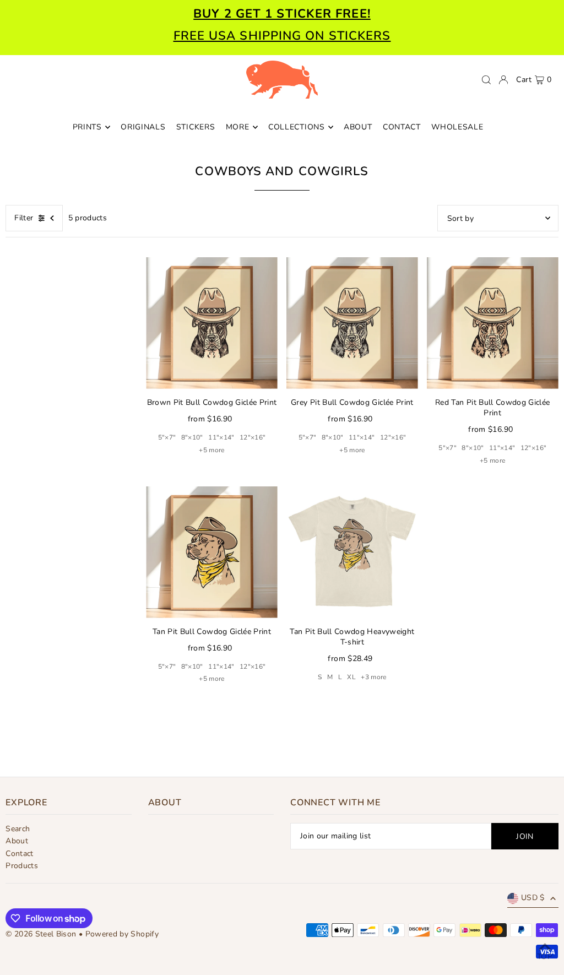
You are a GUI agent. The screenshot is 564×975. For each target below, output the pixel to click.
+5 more (211, 450)
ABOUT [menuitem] (358, 127)
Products (22, 865)
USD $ (533, 897)
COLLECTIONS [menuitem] (296, 127)
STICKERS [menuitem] (195, 127)
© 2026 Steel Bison (41, 934)
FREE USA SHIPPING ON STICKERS (282, 36)
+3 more (373, 677)
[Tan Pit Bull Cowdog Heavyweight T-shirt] (352, 552)
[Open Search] (486, 79)
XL (351, 677)
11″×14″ (221, 437)
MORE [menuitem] (238, 127)
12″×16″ (252, 437)
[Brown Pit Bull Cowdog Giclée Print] (212, 323)
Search (18, 829)
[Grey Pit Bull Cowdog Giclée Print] (352, 323)
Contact (19, 853)
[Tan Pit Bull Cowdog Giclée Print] (212, 552)
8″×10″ (192, 437)
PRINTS (87, 127)
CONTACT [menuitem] (402, 127)
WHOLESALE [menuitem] (457, 127)
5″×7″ (167, 437)
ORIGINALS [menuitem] (143, 127)
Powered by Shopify (122, 934)
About (17, 841)
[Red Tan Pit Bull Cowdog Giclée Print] (492, 323)
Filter (23, 218)
